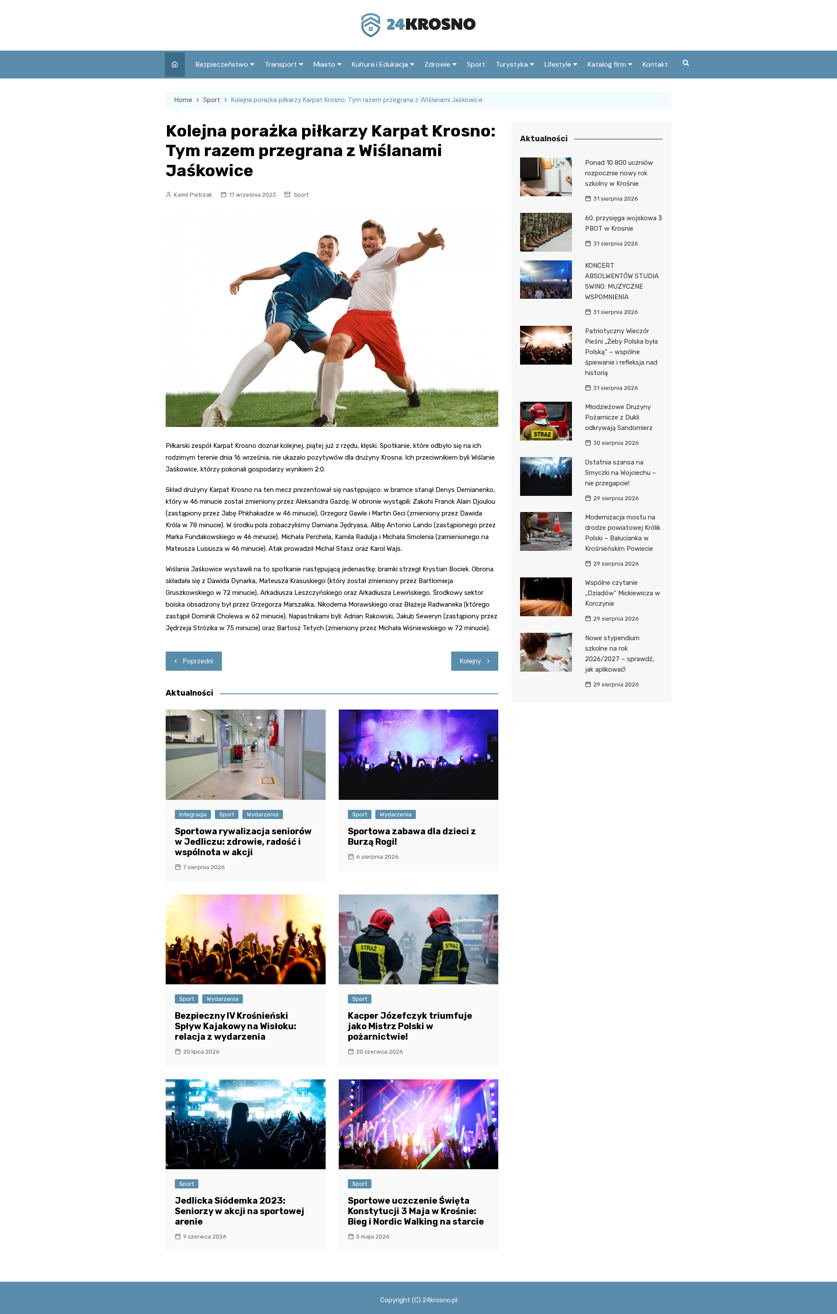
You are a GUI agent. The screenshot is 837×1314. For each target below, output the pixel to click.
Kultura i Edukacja (380, 64)
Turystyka (512, 64)
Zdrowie (437, 64)
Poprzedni (198, 661)
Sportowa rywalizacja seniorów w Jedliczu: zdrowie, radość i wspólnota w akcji (243, 841)
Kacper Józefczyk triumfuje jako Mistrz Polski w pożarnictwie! (410, 1026)
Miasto (324, 64)
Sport (476, 64)
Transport (281, 64)
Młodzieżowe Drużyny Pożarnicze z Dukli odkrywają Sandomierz (619, 417)
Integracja (193, 814)
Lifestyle (557, 64)
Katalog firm (607, 64)
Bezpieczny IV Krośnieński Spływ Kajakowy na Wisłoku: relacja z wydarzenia (235, 1026)
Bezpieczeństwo (222, 64)
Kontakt (655, 64)
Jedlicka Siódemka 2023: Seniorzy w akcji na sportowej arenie (239, 1211)
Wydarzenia (263, 814)
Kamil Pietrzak (193, 194)
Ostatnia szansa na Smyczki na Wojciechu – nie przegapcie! (620, 472)
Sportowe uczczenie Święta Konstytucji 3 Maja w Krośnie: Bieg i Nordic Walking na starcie (416, 1211)
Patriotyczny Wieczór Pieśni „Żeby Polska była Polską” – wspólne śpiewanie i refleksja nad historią (621, 352)
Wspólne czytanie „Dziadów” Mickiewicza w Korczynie (622, 593)
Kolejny (470, 661)
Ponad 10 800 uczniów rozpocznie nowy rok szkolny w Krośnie (619, 173)
